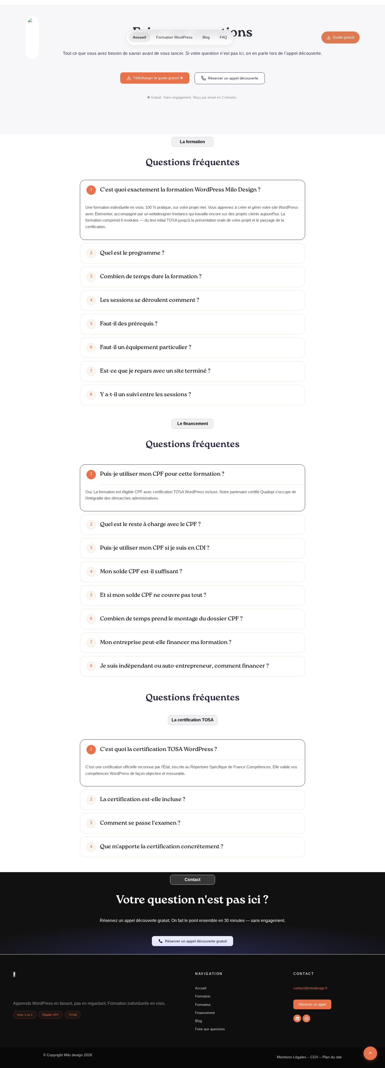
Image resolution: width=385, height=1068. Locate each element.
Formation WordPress (174, 37)
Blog (206, 37)
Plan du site (332, 1057)
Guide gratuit (343, 37)
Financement (205, 1013)
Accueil (139, 37)
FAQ (223, 37)
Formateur (203, 1005)
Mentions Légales (291, 1057)
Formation (202, 996)
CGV (314, 1057)
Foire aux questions (210, 1029)
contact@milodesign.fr (310, 988)
